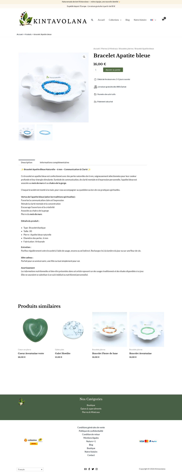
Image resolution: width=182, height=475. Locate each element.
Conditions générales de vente (91, 427)
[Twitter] (93, 469)
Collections (114, 20)
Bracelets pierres (126, 48)
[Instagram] (96, 469)
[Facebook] (89, 469)
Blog (128, 20)
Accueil (101, 20)
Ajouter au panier (113, 70)
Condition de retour (91, 434)
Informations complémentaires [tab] (54, 162)
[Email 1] (85, 469)
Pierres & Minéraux (109, 48)
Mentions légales (91, 438)
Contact (91, 455)
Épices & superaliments (91, 408)
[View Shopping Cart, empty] (163, 20)
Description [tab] (26, 162)
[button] (92, 20)
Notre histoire (140, 20)
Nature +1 (91, 441)
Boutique (91, 405)
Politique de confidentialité (91, 431)
